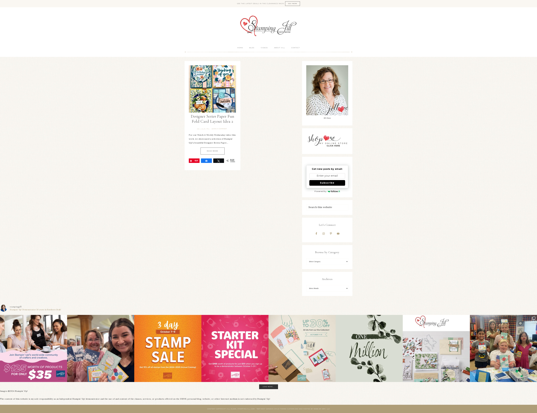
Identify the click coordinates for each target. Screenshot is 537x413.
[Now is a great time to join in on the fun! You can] (234, 348)
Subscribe (327, 182)
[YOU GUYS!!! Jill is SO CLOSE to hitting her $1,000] (369, 348)
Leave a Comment (219, 129)
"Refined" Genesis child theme (271, 409)
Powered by (320, 191)
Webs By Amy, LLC (322, 409)
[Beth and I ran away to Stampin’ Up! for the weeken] (100, 348)
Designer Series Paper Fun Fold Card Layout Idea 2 (212, 119)
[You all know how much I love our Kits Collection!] (302, 348)
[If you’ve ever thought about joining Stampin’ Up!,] (33, 348)
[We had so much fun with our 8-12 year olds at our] (503, 348)
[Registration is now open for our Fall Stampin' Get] (436, 348)
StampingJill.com (268, 26)
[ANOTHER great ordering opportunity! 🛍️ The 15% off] (167, 348)
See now (292, 3)
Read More (212, 151)
